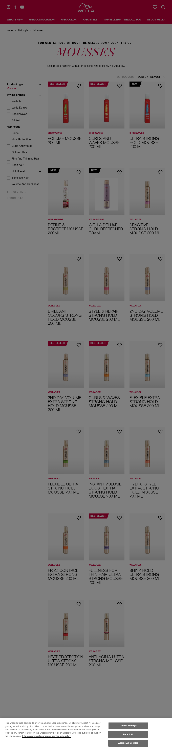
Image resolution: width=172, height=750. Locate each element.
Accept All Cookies (128, 743)
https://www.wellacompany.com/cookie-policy (46, 736)
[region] (86, 734)
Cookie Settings (128, 726)
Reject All (128, 734)
